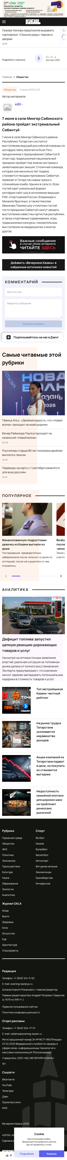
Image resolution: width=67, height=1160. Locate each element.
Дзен (5, 1096)
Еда (4, 939)
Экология (8, 889)
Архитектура (9, 944)
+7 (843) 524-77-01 (24, 1028)
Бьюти (5, 916)
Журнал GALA (11, 903)
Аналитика (15, 589)
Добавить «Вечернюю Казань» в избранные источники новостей (34, 265)
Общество (22, 77)
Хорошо (52, 1153)
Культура (7, 872)
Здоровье (7, 922)
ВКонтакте (8, 1079)
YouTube (7, 1085)
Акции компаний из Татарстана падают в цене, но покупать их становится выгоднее (50, 765)
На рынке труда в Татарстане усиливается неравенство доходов (48, 731)
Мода (5, 910)
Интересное (43, 883)
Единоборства (44, 877)
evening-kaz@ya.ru (22, 984)
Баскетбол (42, 855)
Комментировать (33, 323)
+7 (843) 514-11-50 (24, 978)
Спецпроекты (10, 950)
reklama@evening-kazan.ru (26, 1033)
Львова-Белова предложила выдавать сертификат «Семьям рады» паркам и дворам (28, 34)
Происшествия (11, 866)
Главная (7, 77)
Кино (5, 927)
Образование (10, 883)
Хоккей (40, 843)
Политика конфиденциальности (21, 1012)
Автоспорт (42, 860)
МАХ (4, 1108)
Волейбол (41, 849)
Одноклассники (11, 1102)
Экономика (8, 860)
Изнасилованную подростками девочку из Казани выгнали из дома (24, 544)
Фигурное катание (46, 866)
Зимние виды (43, 872)
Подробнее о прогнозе (13, 60)
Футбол (40, 838)
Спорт (40, 831)
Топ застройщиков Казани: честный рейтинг (49, 693)
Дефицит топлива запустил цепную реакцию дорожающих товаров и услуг (29, 645)
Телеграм (8, 1090)
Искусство (8, 933)
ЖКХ (4, 849)
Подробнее (27, 1153)
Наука (5, 877)
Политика (8, 855)
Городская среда (12, 838)
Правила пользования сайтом (20, 1006)
